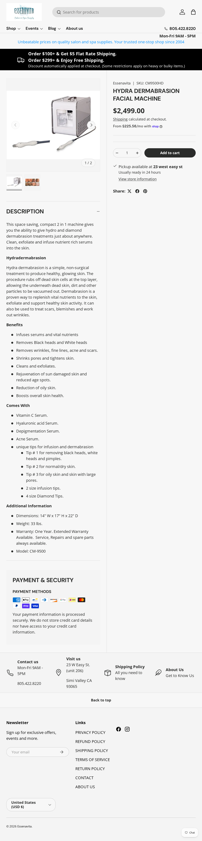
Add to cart (170, 152)
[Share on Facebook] (137, 191)
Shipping (120, 119)
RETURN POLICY (90, 768)
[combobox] (108, 12)
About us (74, 28)
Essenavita (122, 83)
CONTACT (84, 777)
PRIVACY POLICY (90, 732)
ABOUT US (85, 786)
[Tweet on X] (129, 191)
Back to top (101, 700)
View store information (138, 179)
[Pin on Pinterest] (145, 191)
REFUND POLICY (90, 741)
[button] (193, 12)
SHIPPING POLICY (91, 750)
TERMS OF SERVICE (92, 759)
